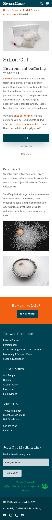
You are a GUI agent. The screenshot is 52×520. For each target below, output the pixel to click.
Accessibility (8, 508)
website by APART (29, 502)
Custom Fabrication (13, 358)
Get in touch (27, 314)
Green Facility (10, 384)
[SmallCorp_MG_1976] (26, 36)
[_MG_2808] (26, 236)
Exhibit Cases (30, 10)
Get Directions (11, 419)
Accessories (9, 14)
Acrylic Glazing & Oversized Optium (22, 349)
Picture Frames (11, 340)
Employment (10, 393)
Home (6, 10)
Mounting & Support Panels (18, 354)
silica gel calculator (23, 115)
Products (16, 10)
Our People (9, 375)
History (7, 380)
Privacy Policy (35, 508)
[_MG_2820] (26, 271)
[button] (47, 3)
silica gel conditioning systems (24, 124)
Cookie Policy (22, 508)
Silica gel (7, 78)
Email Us (7, 430)
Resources (8, 389)
